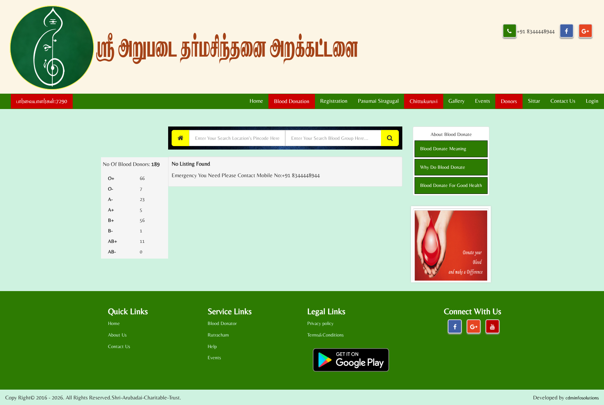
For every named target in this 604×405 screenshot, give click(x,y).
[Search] (390, 138)
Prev (421, 244)
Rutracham (218, 335)
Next (483, 244)
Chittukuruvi (424, 101)
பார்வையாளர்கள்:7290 (41, 101)
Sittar (534, 100)
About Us (117, 335)
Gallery (456, 100)
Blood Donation (291, 101)
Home (256, 100)
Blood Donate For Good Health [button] (451, 185)
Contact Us (563, 100)
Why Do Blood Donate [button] (442, 167)
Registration (333, 100)
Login (592, 100)
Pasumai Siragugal (378, 100)
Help (212, 346)
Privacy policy (320, 323)
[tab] (451, 149)
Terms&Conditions (325, 335)
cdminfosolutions (582, 397)
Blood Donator (222, 323)
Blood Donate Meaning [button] (443, 148)
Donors (509, 101)
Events (482, 100)
